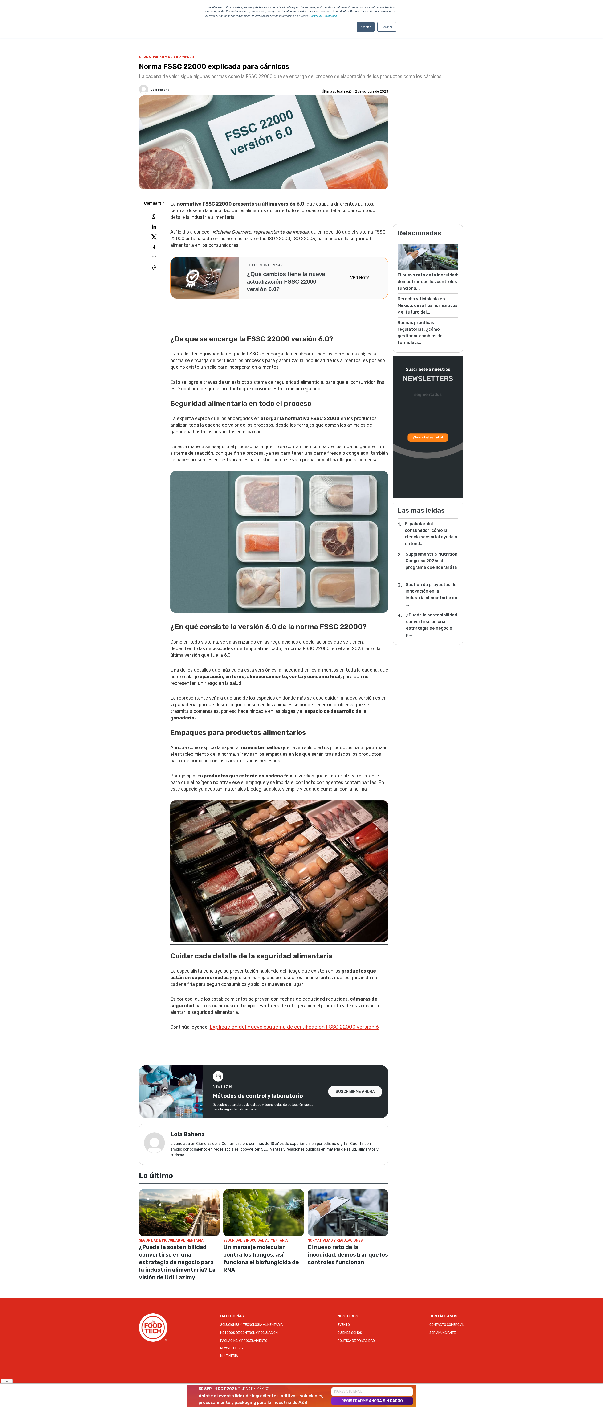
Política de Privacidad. (323, 16)
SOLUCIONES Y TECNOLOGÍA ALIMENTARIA (251, 1325)
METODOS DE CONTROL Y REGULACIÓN (249, 1333)
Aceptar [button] (366, 27)
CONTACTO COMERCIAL (446, 1325)
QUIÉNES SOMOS (350, 1333)
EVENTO (344, 1325)
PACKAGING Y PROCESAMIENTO (243, 1341)
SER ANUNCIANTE (442, 1333)
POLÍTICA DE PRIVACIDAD (356, 1341)
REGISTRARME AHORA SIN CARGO (372, 1401)
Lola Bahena (160, 89)
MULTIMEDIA (229, 1356)
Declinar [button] (386, 27)
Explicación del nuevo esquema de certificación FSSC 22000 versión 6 (294, 1027)
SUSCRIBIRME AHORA (355, 1091)
